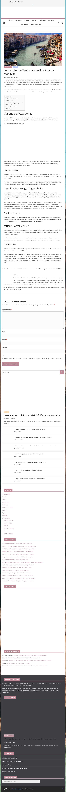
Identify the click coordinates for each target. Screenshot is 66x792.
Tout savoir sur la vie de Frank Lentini (12, 666)
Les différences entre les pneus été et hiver (19, 663)
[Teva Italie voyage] (4, 23)
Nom (4, 332)
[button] (40, 24)
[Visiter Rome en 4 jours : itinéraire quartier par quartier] (33, 717)
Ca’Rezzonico (9, 105)
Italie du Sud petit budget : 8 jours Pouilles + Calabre (16, 573)
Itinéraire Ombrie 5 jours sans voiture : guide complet (16, 567)
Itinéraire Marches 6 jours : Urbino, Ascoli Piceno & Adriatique (19, 549)
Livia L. (17, 77)
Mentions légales (7, 765)
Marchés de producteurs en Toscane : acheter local (29, 454)
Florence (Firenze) (8, 520)
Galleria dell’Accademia (12, 99)
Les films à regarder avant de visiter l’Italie (49, 269)
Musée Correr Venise (11, 107)
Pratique (51, 20)
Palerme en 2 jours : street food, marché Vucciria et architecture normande (22, 562)
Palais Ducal (9, 101)
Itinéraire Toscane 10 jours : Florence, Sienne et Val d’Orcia (18, 575)
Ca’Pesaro (8, 109)
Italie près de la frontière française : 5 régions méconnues (18, 581)
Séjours (10, 20)
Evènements (24, 24)
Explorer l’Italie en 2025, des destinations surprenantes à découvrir (34, 437)
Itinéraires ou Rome (7, 507)
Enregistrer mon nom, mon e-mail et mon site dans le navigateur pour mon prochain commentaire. (32, 358)
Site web (4, 347)
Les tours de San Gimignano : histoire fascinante (29, 470)
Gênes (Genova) (8, 523)
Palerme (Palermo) (9, 528)
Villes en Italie (35, 24)
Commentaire (7, 310)
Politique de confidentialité (9, 758)
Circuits (34, 20)
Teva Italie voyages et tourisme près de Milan (14, 768)
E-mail (4, 339)
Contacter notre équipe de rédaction (12, 761)
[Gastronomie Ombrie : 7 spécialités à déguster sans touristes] (33, 393)
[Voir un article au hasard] (62, 23)
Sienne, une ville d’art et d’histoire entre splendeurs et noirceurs (29, 655)
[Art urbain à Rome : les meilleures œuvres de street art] (7, 463)
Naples (6, 525)
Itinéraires (42, 20)
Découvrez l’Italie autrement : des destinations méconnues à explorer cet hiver (37, 446)
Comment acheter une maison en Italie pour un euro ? (25, 658)
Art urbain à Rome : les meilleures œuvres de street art (30, 462)
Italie (3, 660)
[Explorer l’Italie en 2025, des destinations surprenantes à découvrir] (7, 438)
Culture (26, 20)
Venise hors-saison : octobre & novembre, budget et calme (18, 565)
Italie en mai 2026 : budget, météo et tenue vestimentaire (17, 551)
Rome (5, 531)
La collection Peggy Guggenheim (14, 103)
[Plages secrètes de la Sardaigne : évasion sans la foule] (7, 479)
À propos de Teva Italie (8, 771)
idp (3, 663)
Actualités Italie (8, 66)
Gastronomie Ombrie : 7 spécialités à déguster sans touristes (33, 415)
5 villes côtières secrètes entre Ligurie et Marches (15, 570)
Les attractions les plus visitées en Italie (36, 666)
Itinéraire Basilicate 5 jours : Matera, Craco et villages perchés (19, 546)
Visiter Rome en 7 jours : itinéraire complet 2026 (15, 559)
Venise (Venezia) (8, 533)
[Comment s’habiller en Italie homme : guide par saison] (7, 430)
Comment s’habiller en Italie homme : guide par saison (30, 429)
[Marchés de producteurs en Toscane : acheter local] (7, 455)
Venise (5, 80)
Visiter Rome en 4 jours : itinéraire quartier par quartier (17, 543)
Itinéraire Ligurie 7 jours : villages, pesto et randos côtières (18, 554)
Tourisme (18, 20)
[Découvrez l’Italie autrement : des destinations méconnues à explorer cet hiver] (7, 447)
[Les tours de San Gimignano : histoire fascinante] (7, 471)
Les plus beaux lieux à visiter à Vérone (15, 269)
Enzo (13, 418)
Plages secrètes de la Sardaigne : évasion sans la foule (30, 478)
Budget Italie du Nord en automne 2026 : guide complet (17, 557)
